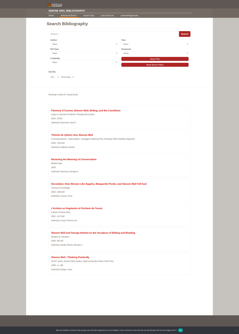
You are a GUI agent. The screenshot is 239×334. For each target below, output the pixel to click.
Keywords (126, 49)
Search (184, 34)
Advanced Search (69, 15)
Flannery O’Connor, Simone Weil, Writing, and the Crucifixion (85, 110)
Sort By (52, 72)
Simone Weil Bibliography (67, 10)
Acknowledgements (129, 15)
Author (53, 40)
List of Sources (107, 15)
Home (51, 15)
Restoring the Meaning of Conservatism (73, 159)
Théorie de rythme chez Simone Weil (72, 135)
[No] (236, 330)
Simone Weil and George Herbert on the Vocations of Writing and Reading (93, 233)
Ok (180, 330)
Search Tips (88, 15)
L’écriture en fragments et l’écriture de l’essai (76, 208)
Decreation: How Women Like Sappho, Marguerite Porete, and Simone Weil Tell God (99, 184)
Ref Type (54, 49)
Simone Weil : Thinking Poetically (70, 257)
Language (55, 58)
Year (123, 40)
